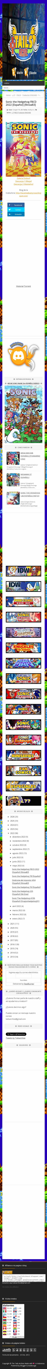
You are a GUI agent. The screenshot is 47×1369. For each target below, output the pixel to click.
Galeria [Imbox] (23, 178)
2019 (12, 932)
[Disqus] (23, 253)
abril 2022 (16, 906)
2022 (12, 833)
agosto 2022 (17, 853)
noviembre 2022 (19, 841)
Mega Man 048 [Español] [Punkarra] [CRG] (30, 456)
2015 (12, 948)
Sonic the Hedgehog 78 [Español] (26, 876)
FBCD (16, 113)
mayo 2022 (17, 865)
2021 (12, 924)
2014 (12, 952)
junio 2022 (16, 861)
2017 (12, 940)
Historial (20, 286)
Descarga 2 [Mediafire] (23, 184)
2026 (12, 816)
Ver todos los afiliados (10, 1287)
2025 (12, 821)
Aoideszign (32, 1366)
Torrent (27, 286)
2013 (12, 957)
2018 (12, 936)
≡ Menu (6, 83)
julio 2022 (16, 857)
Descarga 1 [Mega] (23, 181)
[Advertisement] (23, 311)
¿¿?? (13, 113)
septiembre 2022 (19, 849)
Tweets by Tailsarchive (15, 1038)
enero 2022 (17, 918)
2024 (12, 825)
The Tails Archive (18, 1363)
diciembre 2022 (18, 837)
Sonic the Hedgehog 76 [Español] (26, 887)
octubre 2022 (18, 845)
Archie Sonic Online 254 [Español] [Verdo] (23, 383)
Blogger (23, 1366)
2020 (12, 928)
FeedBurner (29, 984)
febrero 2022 (18, 914)
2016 (12, 944)
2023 (12, 829)
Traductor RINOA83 (24, 113)
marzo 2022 (17, 910)
